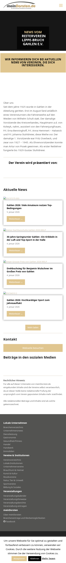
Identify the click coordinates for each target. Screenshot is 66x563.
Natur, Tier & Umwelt (13, 480)
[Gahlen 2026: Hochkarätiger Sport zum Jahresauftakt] (10, 293)
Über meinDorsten (12, 514)
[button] (61, 5)
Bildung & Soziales (12, 487)
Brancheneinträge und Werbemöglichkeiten (24, 518)
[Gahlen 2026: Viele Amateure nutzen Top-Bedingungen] (11, 198)
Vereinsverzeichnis (12, 459)
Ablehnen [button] (34, 558)
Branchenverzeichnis (13, 427)
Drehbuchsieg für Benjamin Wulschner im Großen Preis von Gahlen (30, 270)
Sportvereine (9, 483)
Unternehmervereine (13, 466)
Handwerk (8, 447)
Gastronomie (9, 437)
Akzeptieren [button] (19, 558)
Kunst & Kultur (10, 473)
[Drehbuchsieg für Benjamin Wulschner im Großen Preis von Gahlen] (25, 261)
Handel (6, 444)
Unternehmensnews (13, 430)
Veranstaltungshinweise (14, 499)
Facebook (10, 521)
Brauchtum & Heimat (13, 470)
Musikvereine (9, 476)
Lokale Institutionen (13, 463)
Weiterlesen (16, 218)
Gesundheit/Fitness (12, 441)
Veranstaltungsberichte (14, 502)
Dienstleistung (10, 434)
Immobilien (8, 451)
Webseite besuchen (33, 347)
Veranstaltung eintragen (15, 506)
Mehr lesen (48, 558)
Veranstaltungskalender (14, 495)
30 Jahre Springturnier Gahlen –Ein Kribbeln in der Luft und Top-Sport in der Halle (32, 238)
